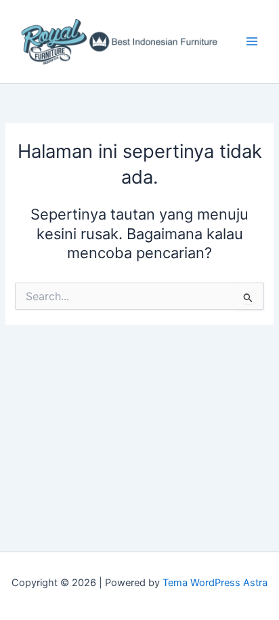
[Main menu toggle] (251, 41)
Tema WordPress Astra (215, 583)
